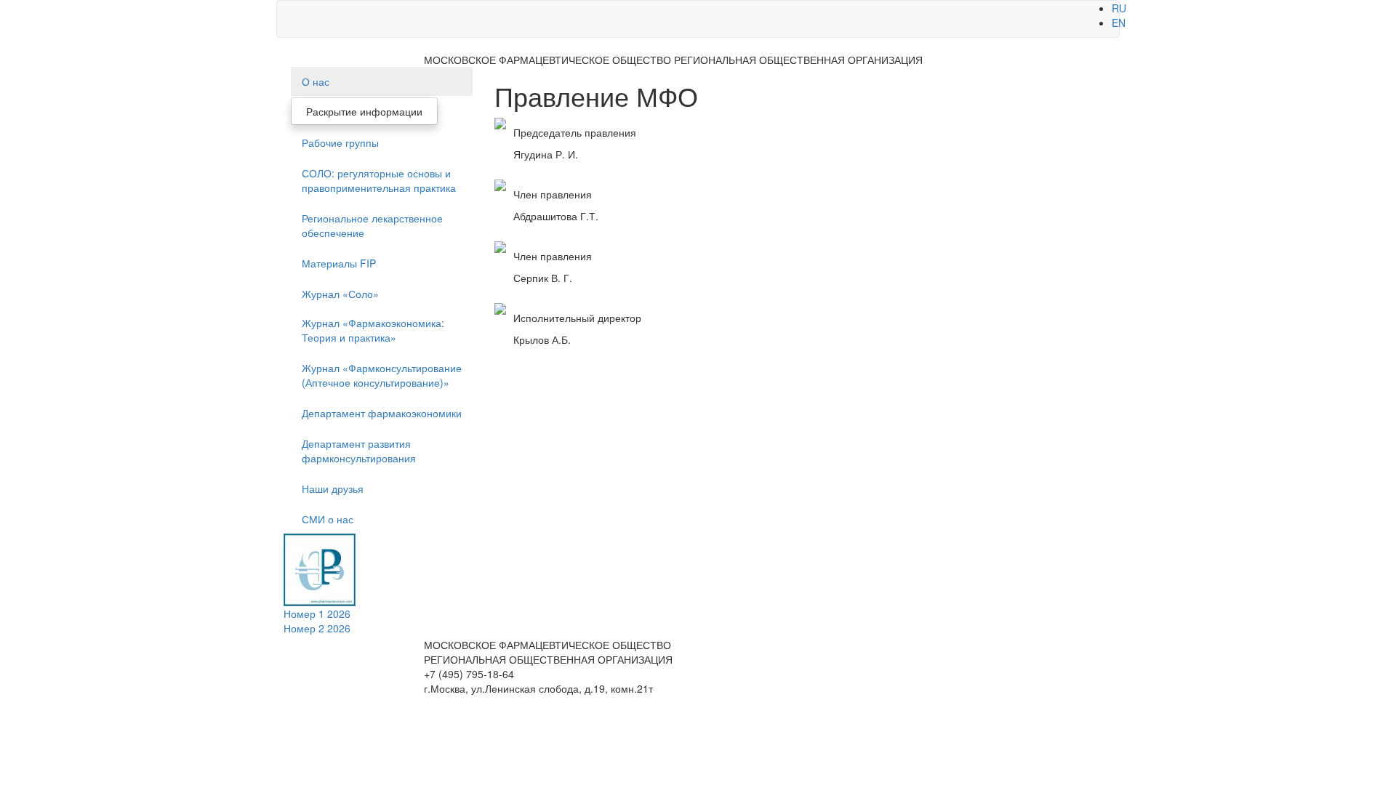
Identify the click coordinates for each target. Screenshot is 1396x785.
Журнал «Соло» (340, 293)
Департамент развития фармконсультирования (359, 450)
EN (1119, 22)
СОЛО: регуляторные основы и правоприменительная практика (379, 180)
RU (1119, 8)
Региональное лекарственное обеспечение (372, 225)
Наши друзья (333, 488)
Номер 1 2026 (317, 613)
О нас (315, 81)
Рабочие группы (340, 142)
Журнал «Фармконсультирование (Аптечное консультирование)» (382, 375)
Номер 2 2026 (317, 628)
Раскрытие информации (364, 111)
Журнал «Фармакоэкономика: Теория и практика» (373, 330)
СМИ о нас (327, 519)
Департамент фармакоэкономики (382, 413)
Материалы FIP (339, 263)
